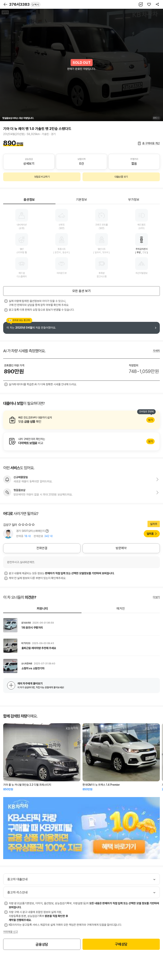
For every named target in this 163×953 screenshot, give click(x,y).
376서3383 (24, 4)
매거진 (120, 608)
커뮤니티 (42, 608)
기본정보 (81, 200)
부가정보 (133, 200)
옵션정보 (29, 200)
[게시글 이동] (81, 625)
